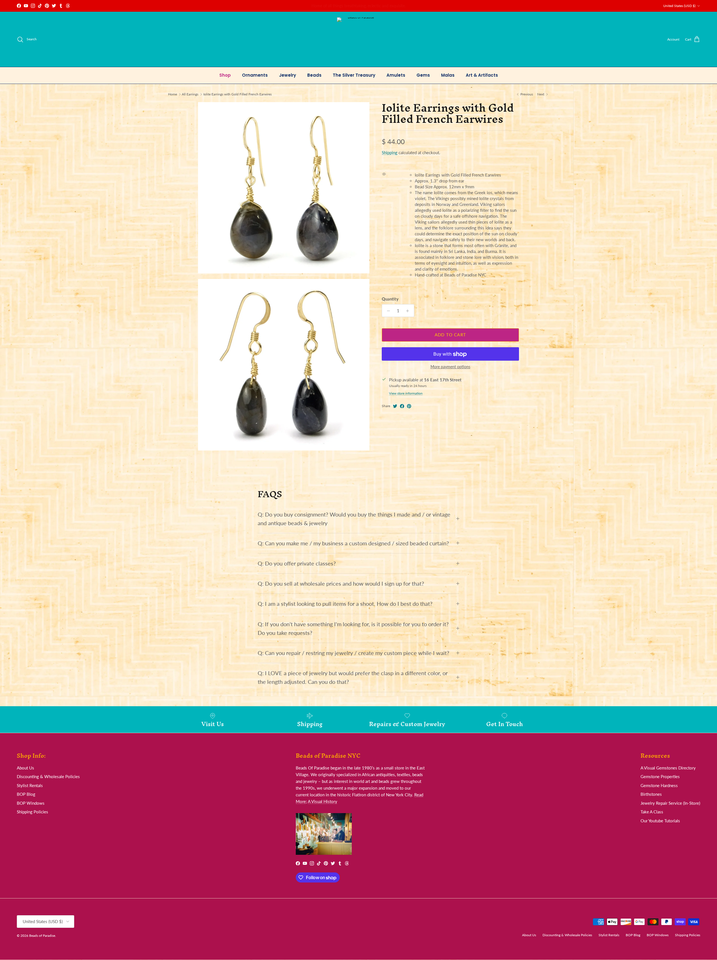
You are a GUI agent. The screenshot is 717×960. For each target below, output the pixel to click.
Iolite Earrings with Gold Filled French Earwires (237, 94)
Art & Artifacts (482, 75)
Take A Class (652, 811)
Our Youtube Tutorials (660, 820)
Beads (314, 75)
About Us (25, 767)
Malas (448, 75)
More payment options (450, 367)
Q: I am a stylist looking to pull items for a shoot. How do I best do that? (345, 603)
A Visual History (322, 801)
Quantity (390, 299)
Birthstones (651, 794)
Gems (423, 75)
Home (172, 94)
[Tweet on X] (395, 406)
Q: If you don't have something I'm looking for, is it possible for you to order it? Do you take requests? (353, 628)
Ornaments (255, 75)
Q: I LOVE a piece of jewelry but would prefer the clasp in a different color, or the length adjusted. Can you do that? (353, 677)
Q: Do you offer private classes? (297, 563)
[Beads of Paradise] (358, 39)
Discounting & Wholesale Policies (48, 776)
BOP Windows (31, 803)
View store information (406, 393)
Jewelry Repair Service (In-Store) (670, 803)
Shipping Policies (32, 811)
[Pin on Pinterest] (409, 406)
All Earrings (190, 94)
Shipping (389, 152)
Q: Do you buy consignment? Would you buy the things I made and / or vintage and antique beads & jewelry (354, 518)
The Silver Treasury (354, 75)
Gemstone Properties (660, 776)
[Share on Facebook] (402, 406)
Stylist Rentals (30, 785)
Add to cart (450, 334)
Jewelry (287, 75)
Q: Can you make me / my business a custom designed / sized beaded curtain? (353, 543)
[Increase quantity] (409, 311)
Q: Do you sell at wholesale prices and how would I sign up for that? (341, 583)
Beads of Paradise (42, 935)
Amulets (396, 75)
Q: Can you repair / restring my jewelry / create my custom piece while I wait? (353, 653)
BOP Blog (26, 794)
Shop (225, 75)
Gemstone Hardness (659, 785)
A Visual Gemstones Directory (668, 767)
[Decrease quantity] (387, 311)
